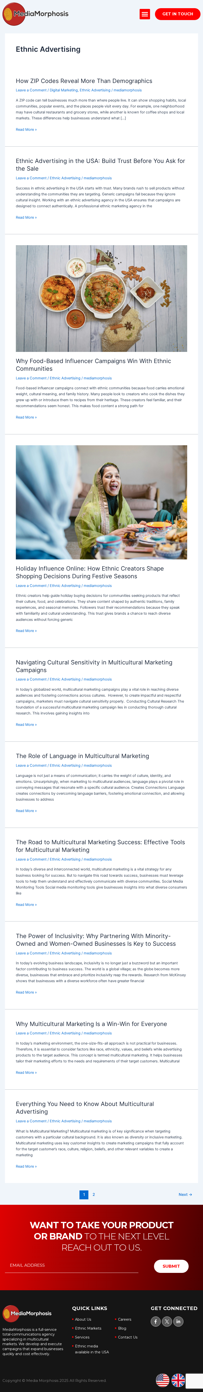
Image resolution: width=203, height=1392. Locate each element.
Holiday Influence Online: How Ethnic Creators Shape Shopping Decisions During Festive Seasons (90, 572)
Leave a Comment (31, 90)
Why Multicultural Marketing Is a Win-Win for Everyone (91, 1023)
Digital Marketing (64, 90)
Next (185, 1194)
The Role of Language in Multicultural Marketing (82, 756)
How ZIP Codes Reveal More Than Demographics (84, 80)
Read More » (26, 129)
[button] (145, 14)
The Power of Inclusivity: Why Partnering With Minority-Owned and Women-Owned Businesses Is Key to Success (96, 939)
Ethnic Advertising (95, 90)
